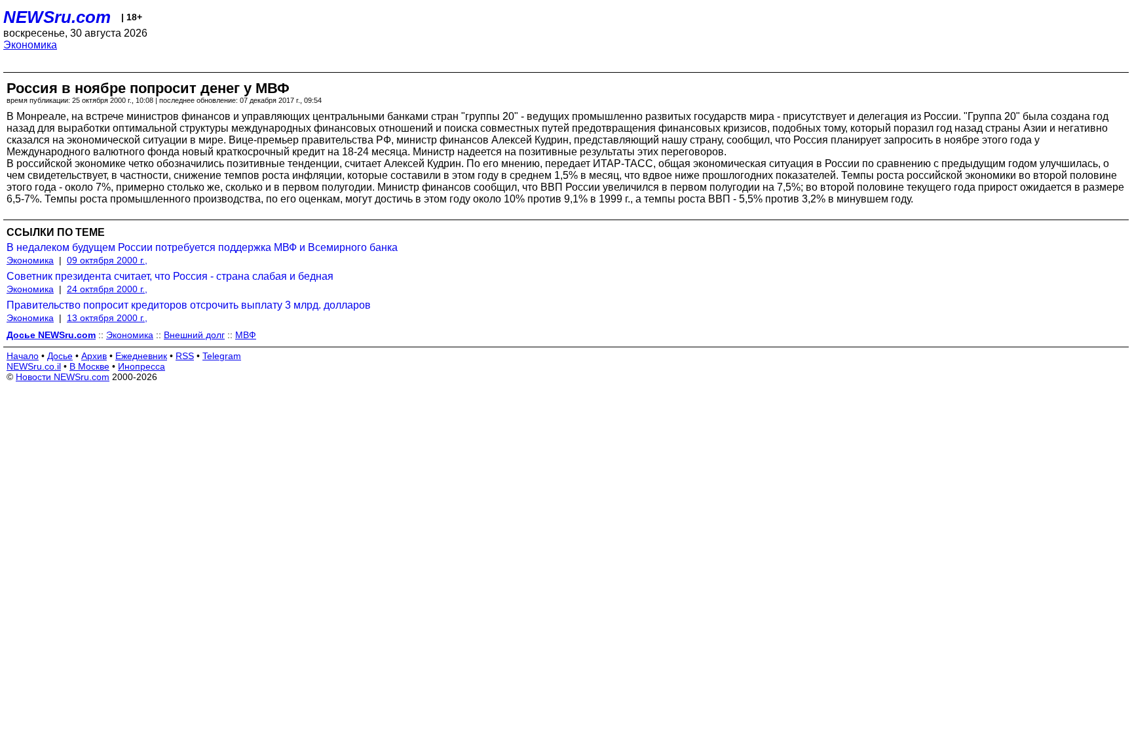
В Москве (89, 366)
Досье (60, 356)
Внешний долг (194, 335)
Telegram (221, 356)
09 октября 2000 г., (107, 260)
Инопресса (141, 366)
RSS (185, 356)
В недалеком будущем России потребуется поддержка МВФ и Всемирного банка (202, 247)
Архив (94, 356)
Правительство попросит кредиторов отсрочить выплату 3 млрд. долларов (189, 305)
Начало (23, 356)
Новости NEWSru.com (62, 377)
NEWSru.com (57, 17)
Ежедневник (141, 356)
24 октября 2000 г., (107, 289)
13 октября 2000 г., (107, 318)
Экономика (30, 44)
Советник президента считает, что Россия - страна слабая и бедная (170, 276)
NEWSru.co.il (34, 366)
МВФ (245, 335)
